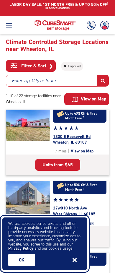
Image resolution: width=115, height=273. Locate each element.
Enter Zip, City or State (34, 80)
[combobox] (51, 81)
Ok (21, 260)
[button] (103, 81)
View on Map (82, 151)
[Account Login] (103, 25)
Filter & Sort (36, 66)
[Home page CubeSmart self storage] (55, 21)
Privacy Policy (20, 248)
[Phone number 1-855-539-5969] (92, 25)
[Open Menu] (9, 25)
